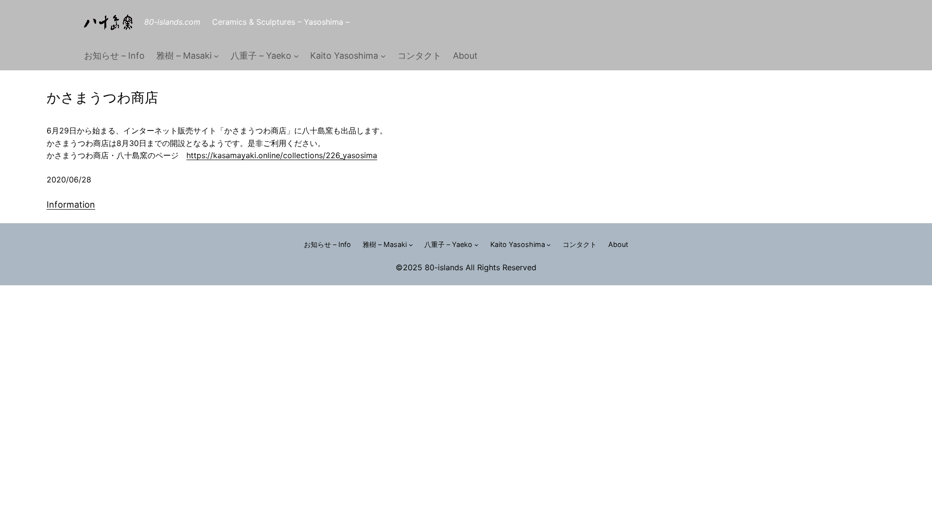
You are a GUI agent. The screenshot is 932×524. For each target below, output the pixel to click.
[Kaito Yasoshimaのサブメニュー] (383, 56)
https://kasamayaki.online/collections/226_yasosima (281, 155)
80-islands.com (172, 22)
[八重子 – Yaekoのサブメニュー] (296, 56)
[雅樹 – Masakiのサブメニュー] (216, 56)
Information (71, 204)
